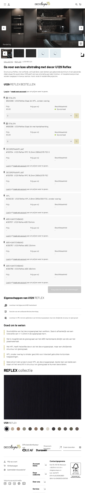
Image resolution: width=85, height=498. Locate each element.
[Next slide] (81, 28)
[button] (18, 53)
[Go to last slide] (4, 28)
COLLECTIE (8, 62)
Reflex (18, 62)
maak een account (18, 91)
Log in (6, 91)
